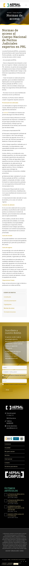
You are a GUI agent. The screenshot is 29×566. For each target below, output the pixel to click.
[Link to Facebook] (23, 561)
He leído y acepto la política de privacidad (14, 385)
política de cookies (15, 550)
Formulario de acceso (10, 312)
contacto (22, 550)
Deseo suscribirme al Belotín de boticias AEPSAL (14, 376)
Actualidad (7, 448)
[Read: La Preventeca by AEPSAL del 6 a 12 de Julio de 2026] (5, 500)
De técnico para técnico (11, 466)
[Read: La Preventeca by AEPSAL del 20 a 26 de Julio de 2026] (5, 494)
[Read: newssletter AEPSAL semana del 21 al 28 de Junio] (5, 514)
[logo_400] (12, 5)
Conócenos (8, 444)
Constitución (7, 297)
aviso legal (8, 550)
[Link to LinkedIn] (26, 561)
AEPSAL (9, 559)
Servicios (7, 455)
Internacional (8, 459)
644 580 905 (10, 423)
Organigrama (7, 304)
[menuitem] (26, 5)
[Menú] (26, 5)
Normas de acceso (9, 308)
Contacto (7, 463)
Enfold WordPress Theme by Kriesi (18, 559)
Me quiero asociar (10, 451)
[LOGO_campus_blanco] (14, 474)
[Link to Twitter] (21, 561)
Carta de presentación (10, 301)
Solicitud (5, 112)
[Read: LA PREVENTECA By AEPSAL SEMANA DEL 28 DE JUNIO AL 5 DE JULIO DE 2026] (5, 506)
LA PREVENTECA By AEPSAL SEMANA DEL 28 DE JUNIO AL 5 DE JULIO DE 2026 (16, 507)
